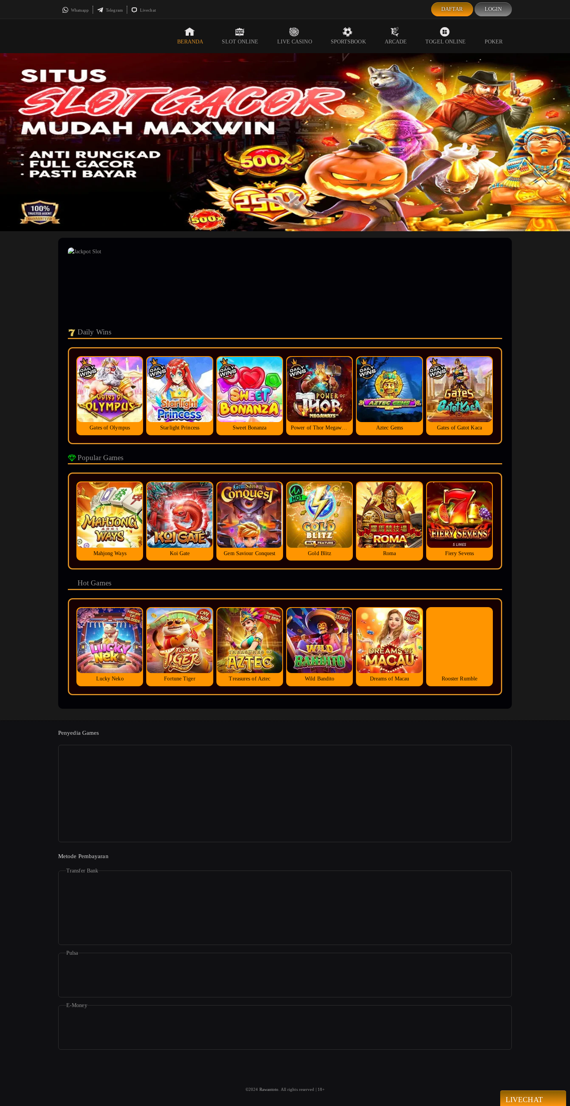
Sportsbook (348, 42)
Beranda (190, 42)
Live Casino (294, 42)
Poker (494, 42)
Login (493, 9)
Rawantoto (269, 1089)
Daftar (452, 9)
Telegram (114, 10)
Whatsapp (79, 10)
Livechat (147, 10)
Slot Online (240, 42)
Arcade (396, 42)
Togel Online (445, 42)
